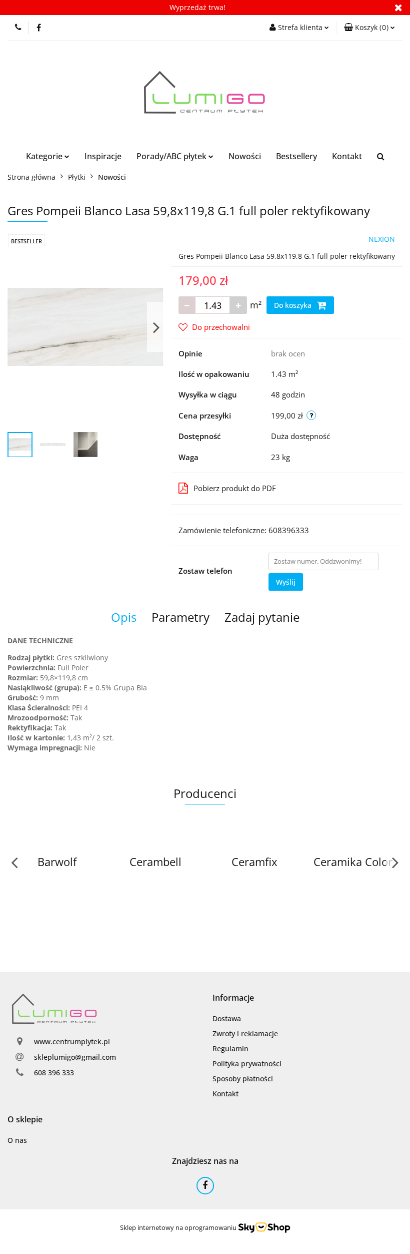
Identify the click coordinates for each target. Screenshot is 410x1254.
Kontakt (347, 156)
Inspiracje (103, 156)
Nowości (244, 156)
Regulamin (230, 1048)
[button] (369, 27)
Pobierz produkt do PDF (235, 488)
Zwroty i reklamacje (245, 1033)
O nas (17, 1140)
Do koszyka (294, 305)
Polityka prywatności (247, 1063)
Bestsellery (296, 156)
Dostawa (226, 1018)
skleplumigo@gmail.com (75, 1057)
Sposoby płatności (242, 1078)
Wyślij (286, 582)
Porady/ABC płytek (172, 156)
